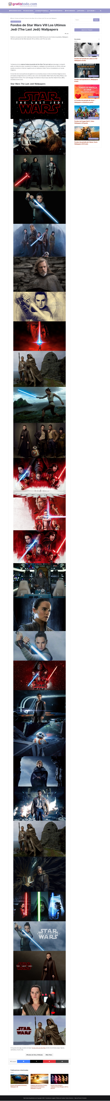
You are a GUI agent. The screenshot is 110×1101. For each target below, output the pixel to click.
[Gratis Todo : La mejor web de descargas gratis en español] (22, 4)
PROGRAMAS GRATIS (15, 10)
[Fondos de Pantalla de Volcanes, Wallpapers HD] (19, 1079)
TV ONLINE (91, 10)
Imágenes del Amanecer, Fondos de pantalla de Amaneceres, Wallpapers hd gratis (39, 1087)
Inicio (12, 18)
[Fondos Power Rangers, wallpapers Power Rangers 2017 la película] (59, 1079)
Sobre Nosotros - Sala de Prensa (73, 1098)
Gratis (27, 1098)
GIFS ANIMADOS (70, 10)
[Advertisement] (39, 52)
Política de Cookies (60, 1098)
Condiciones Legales (50, 1098)
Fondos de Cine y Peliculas (35, 1055)
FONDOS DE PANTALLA (42, 10)
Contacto (84, 1098)
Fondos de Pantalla (19, 18)
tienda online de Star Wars (39, 1048)
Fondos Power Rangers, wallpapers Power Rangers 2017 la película (59, 1087)
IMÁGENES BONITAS (56, 10)
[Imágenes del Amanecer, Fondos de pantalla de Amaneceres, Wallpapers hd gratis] (39, 1079)
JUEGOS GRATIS (29, 10)
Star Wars (49, 1055)
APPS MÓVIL (81, 10)
